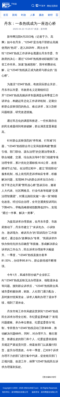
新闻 (14, 15)
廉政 (41, 15)
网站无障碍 (52, 5)
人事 (32, 15)
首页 (5, 15)
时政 (23, 15)
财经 (50, 15)
